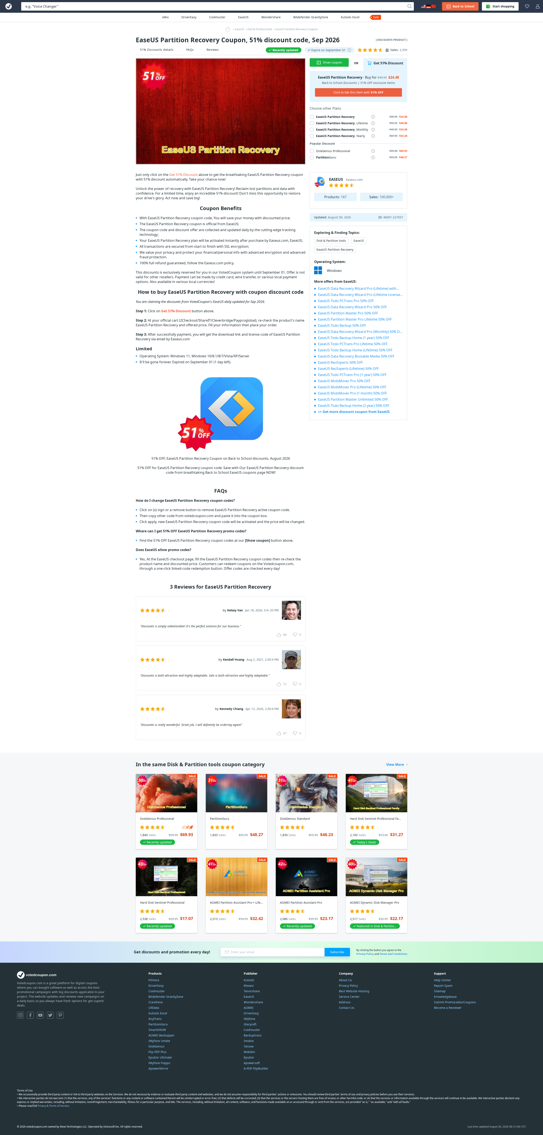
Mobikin (249, 1052)
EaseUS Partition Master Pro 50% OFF (348, 313)
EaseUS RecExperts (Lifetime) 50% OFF (348, 368)
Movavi (249, 986)
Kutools (249, 980)
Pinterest (60, 1015)
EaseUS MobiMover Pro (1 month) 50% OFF (352, 393)
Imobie (249, 1041)
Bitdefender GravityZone (310, 17)
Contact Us (346, 1008)
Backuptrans (253, 1035)
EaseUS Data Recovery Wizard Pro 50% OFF (352, 307)
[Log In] (537, 6)
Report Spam (443, 986)
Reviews (213, 50)
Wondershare (271, 17)
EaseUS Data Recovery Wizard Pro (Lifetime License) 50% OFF (360, 294)
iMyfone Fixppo (159, 1063)
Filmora (153, 980)
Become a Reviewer (448, 1008)
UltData (153, 1008)
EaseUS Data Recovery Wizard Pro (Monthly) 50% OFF (360, 331)
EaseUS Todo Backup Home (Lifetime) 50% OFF (355, 350)
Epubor (249, 1057)
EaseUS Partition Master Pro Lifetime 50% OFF (355, 319)
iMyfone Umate (159, 1041)
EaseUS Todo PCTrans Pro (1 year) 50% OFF (352, 374)
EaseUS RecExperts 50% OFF (340, 362)
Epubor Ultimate (160, 1057)
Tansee (249, 1046)
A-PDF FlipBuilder (256, 1068)
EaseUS (243, 17)
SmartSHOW (157, 1030)
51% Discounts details (157, 50)
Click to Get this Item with (358, 92)
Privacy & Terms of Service (53, 1106)
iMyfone (249, 1019)
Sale (376, 17)
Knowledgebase (445, 997)
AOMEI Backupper (161, 1035)
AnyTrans (155, 1019)
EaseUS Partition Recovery (334, 249)
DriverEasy (188, 17)
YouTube (40, 1015)
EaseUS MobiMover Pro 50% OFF (344, 381)
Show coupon (332, 62)
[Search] (409, 6)
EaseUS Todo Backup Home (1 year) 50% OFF (353, 337)
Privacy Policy (365, 954)
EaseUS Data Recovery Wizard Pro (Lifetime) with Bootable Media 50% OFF (360, 288)
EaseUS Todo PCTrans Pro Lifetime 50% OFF (353, 344)
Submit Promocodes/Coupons (455, 1002)
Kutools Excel (350, 17)
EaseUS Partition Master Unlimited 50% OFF (353, 399)
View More (395, 764)
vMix (165, 17)
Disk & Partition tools (331, 241)
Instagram (20, 1015)
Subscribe (337, 952)
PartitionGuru (158, 1024)
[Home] (228, 29)
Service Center (349, 997)
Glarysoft (250, 1024)
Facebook (30, 1015)
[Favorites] (527, 6)
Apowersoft (252, 1063)
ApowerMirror (158, 1068)
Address (345, 1002)
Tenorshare (252, 991)
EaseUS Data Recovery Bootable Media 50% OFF (356, 356)
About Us (345, 980)
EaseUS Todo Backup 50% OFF (342, 325)
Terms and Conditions (393, 954)
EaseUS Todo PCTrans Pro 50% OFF (346, 300)
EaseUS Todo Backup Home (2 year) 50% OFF (353, 405)
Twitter (50, 1015)
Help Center (442, 980)
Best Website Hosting (354, 991)
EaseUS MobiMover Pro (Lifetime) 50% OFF (352, 387)
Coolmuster (217, 17)
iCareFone (155, 1002)
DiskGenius (156, 1046)
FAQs (190, 50)
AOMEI (248, 1008)
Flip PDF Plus (157, 1052)
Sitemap (440, 991)
